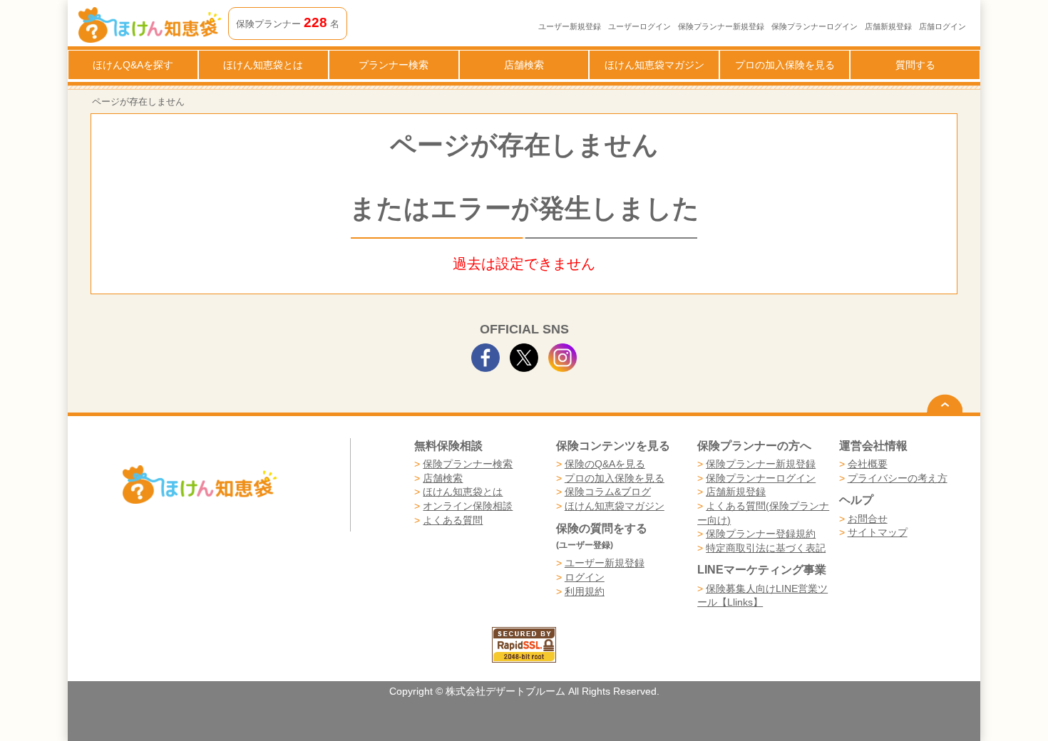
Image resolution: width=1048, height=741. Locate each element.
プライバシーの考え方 (897, 478)
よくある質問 (453, 520)
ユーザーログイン (639, 26)
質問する (915, 65)
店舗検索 (524, 65)
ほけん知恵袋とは (263, 65)
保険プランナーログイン (814, 26)
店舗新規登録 (888, 26)
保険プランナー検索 (468, 464)
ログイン (585, 577)
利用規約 (585, 591)
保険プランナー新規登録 (721, 26)
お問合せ (868, 518)
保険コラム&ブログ (608, 491)
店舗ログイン (942, 26)
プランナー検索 (393, 65)
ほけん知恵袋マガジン (654, 65)
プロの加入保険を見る (785, 65)
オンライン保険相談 (468, 506)
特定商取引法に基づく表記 (766, 548)
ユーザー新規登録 (569, 26)
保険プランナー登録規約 (761, 533)
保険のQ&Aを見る (605, 464)
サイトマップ (878, 532)
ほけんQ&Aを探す (133, 65)
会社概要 (868, 464)
